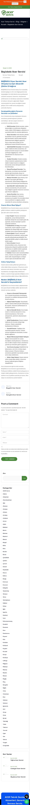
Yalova (5, 739)
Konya (4, 654)
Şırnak (4, 718)
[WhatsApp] (27, 802)
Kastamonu (6, 633)
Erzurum (5, 585)
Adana (5, 494)
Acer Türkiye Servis (9, 75)
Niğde (4, 688)
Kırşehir (5, 648)
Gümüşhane (6, 600)
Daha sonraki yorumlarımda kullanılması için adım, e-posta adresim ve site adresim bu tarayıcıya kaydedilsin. (14, 451)
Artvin (4, 521)
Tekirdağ (5, 721)
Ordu (4, 691)
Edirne (5, 576)
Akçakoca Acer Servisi (18, 777)
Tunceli (5, 730)
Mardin (5, 673)
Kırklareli (5, 645)
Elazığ (4, 579)
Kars (4, 630)
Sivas (4, 715)
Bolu (4, 548)
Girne (4, 597)
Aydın (4, 524)
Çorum (5, 563)
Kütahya (5, 657)
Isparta (5, 612)
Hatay (4, 606)
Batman (5, 533)
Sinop (4, 712)
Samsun (5, 703)
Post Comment (10, 459)
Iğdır (4, 609)
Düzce (5, 573)
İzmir (4, 618)
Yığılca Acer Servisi (17, 760)
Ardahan (5, 518)
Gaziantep (6, 591)
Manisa (5, 670)
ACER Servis (6, 491)
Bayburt (5, 536)
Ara (4, 473)
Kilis (4, 639)
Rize (4, 697)
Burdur (5, 551)
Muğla (4, 679)
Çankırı (5, 560)
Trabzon (5, 727)
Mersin (5, 676)
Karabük (5, 624)
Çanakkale (6, 557)
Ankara (5, 512)
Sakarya (5, 700)
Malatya (5, 667)
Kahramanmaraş (7, 621)
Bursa (4, 554)
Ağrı (4, 503)
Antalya (5, 515)
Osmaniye (6, 694)
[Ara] (27, 796)
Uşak (4, 733)
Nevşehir (5, 685)
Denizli (5, 566)
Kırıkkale (5, 642)
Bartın (4, 530)
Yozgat (5, 742)
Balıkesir (5, 527)
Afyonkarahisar (7, 500)
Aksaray (5, 506)
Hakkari (5, 603)
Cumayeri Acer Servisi (18, 768)
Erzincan (5, 582)
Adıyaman (6, 497)
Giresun (5, 594)
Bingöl (5, 542)
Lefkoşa (5, 660)
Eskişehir (5, 588)
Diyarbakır (6, 570)
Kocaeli (21, 75)
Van (4, 736)
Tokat (4, 724)
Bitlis (4, 545)
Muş (4, 682)
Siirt (4, 709)
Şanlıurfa (5, 706)
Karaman (5, 627)
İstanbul (5, 615)
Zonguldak (6, 745)
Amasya (5, 509)
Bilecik (5, 539)
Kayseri (5, 636)
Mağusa (5, 663)
